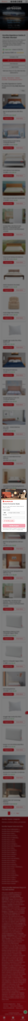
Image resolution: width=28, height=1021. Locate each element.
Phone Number (6, 510)
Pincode (5, 514)
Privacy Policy (20, 529)
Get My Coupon (14, 525)
